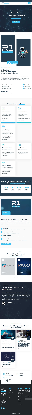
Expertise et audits (6, 165)
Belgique (7, 381)
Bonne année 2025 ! (6, 364)
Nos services (16, 21)
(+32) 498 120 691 (9, 375)
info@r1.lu (21, 375)
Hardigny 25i (8, 379)
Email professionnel (22, 111)
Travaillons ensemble (6, 243)
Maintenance (21, 147)
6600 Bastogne (9, 380)
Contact (10, 395)
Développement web (7, 147)
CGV (9, 397)
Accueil (10, 390)
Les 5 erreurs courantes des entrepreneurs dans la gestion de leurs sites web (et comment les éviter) (24, 345)
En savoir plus (5, 120)
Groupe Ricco (19, 273)
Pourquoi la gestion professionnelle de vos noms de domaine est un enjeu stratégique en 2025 (8, 345)
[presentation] (14, 278)
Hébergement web (6, 129)
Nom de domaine (6, 111)
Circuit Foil (2, 273)
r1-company (5, 340)
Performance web (22, 341)
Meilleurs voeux (11, 362)
